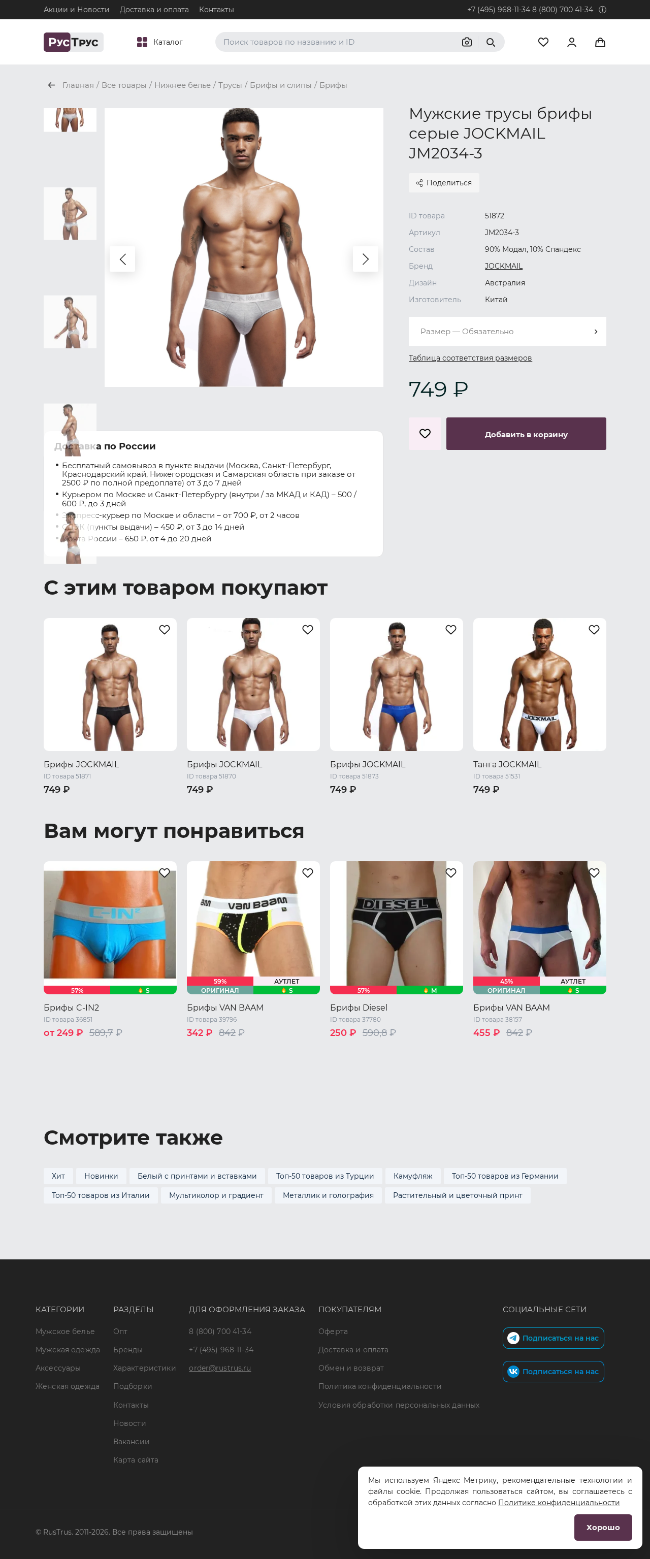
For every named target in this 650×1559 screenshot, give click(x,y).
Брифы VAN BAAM (225, 1008)
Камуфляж (413, 1176)
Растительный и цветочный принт (458, 1195)
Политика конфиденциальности (380, 1386)
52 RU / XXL (65, 819)
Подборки (132, 1386)
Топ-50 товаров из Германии (505, 1176)
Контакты (216, 9)
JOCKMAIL (504, 266)
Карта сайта (136, 1460)
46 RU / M (62, 806)
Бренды (128, 1349)
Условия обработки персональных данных (398, 1405)
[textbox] (507, 331)
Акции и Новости (77, 9)
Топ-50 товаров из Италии (101, 1195)
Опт (120, 1331)
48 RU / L (105, 806)
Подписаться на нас (561, 1338)
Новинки (101, 1176)
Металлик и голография (328, 1195)
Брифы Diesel (358, 1008)
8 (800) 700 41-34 (562, 9)
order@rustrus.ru (220, 1368)
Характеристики (144, 1368)
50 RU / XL (149, 806)
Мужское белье (65, 1331)
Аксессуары (58, 1368)
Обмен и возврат (351, 1368)
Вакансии (131, 1441)
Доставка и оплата (154, 9)
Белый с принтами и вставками (197, 1176)
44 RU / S (204, 1050)
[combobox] (507, 331)
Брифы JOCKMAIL (81, 764)
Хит (58, 1176)
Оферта (333, 1331)
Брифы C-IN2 (71, 1008)
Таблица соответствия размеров (470, 358)
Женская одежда (68, 1386)
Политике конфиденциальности (559, 1502)
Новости (129, 1423)
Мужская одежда (68, 1349)
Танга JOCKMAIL (507, 764)
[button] (122, 259)
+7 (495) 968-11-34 (498, 9)
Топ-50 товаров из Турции (325, 1176)
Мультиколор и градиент (216, 1195)
